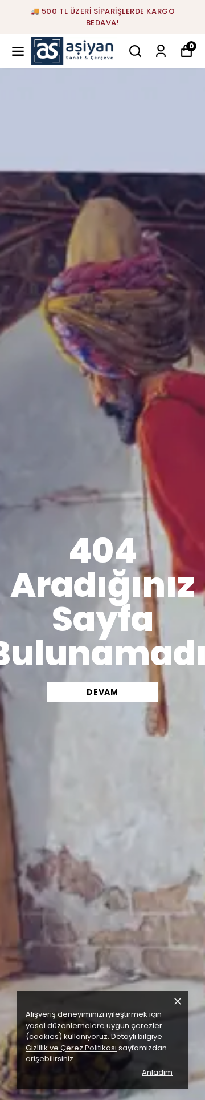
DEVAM (102, 692)
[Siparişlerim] (161, 51)
